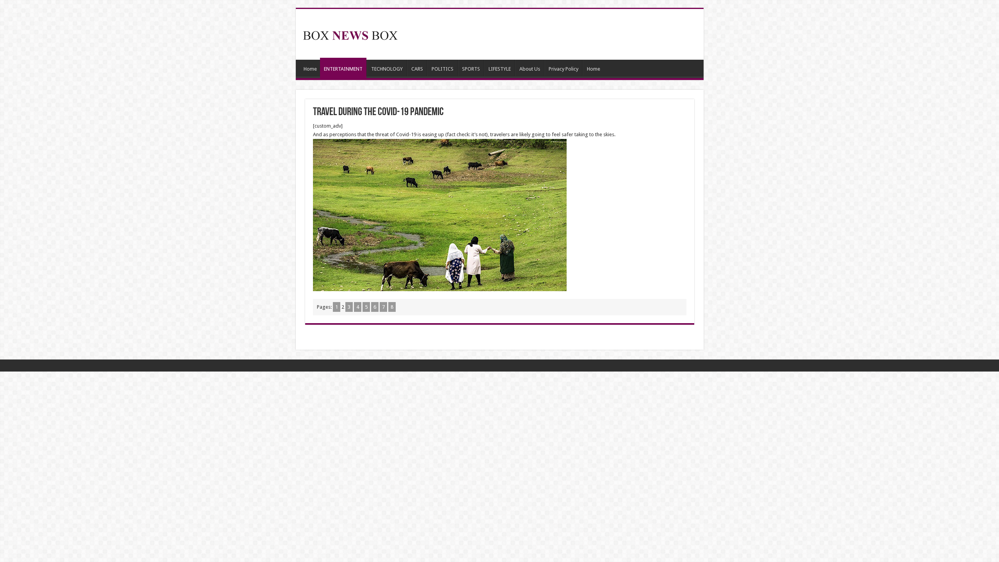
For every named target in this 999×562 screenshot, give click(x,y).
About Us (529, 69)
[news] (350, 34)
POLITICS (442, 69)
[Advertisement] (556, 34)
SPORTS (471, 69)
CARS (417, 69)
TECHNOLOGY (387, 69)
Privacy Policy (563, 69)
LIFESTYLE (500, 69)
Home (310, 69)
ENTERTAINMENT (343, 69)
